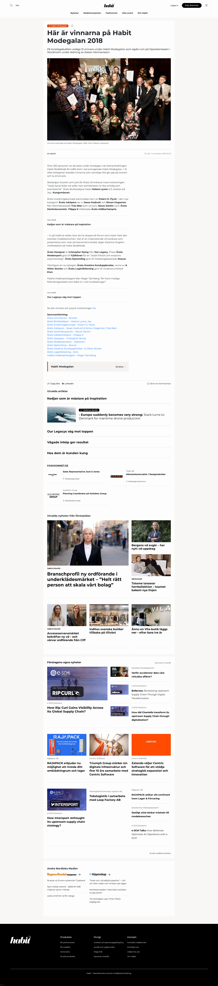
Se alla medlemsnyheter (160, 853)
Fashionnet (111, 13)
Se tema (119, 366)
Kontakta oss (133, 947)
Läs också (51, 220)
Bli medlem (65, 947)
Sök (17, 5)
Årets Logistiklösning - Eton (62, 352)
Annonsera (65, 952)
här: (94, 308)
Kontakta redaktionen (136, 942)
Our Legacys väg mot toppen (64, 297)
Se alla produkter (67, 956)
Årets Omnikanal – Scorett (62, 318)
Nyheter (74, 13)
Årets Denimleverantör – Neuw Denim (69, 331)
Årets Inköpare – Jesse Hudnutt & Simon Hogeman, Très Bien (82, 328)
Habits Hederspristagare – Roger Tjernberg (71, 355)
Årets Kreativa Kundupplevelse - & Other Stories (74, 348)
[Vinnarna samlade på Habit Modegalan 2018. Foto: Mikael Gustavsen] (109, 99)
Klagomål (98, 952)
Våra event (127, 13)
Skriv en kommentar (160, 383)
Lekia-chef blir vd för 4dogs (60, 896)
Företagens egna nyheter (64, 662)
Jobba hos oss (133, 952)
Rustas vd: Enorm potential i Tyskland (66, 880)
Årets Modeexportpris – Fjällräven (66, 341)
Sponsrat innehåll (101, 956)
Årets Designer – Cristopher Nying (66, 338)
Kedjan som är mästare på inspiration (69, 224)
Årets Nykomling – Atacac (62, 345)
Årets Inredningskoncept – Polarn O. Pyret (71, 324)
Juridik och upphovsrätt (104, 947)
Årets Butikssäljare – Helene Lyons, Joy (69, 321)
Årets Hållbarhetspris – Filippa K (65, 335)
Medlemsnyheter (92, 13)
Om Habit (143, 13)
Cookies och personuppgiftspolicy (109, 942)
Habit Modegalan (59, 26)
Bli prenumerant (67, 942)
